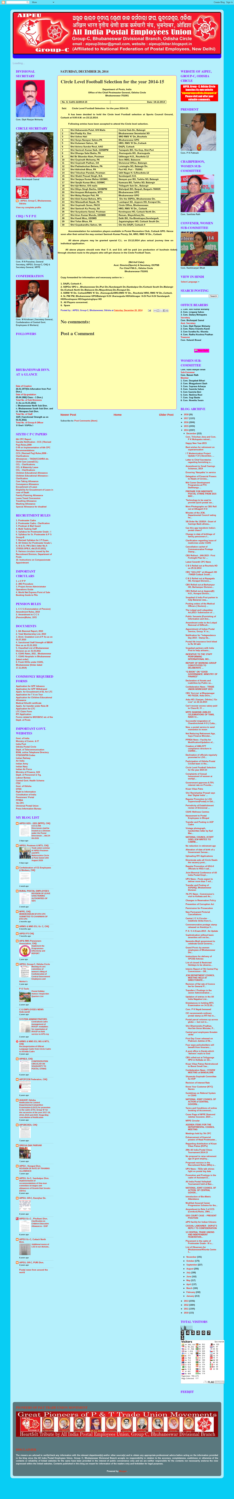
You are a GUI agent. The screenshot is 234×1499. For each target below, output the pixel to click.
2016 (186, 422)
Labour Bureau (23, 778)
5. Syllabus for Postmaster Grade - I (33, 532)
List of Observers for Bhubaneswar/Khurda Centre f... (201, 1249)
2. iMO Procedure (24, 584)
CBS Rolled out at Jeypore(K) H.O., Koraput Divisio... (200, 592)
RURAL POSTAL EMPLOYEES (34, 891)
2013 (186, 1301)
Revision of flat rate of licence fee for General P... (200, 985)
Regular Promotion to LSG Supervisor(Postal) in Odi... (200, 800)
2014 (186, 430)
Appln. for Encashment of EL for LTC (34, 692)
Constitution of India (26, 795)
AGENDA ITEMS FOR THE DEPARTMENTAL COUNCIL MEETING (200, 1127)
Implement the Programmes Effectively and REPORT (38, 950)
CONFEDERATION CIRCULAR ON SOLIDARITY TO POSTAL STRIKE (40, 1065)
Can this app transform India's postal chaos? (200, 529)
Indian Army (22, 764)
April (189, 1284)
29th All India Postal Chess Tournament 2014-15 (199, 1151)
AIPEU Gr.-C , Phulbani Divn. (33, 1219)
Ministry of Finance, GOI (28, 772)
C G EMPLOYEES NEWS (31, 1009)
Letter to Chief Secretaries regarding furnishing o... (199, 461)
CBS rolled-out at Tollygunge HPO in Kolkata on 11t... (200, 1058)
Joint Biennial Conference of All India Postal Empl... (201, 874)
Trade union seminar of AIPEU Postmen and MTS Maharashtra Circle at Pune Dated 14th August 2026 (41, 854)
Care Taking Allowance (27, 481)
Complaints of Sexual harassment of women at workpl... (199, 776)
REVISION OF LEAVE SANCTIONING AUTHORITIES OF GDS (41, 897)
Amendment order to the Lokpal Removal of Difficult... (201, 624)
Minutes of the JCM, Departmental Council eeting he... (201, 515)
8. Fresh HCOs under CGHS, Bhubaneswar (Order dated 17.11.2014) (30, 665)
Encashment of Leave (26, 487)
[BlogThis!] (158, 310)
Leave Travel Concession (28, 498)
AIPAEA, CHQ (26, 1059)
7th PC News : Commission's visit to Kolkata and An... (200, 895)
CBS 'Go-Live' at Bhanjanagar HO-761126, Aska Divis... (200, 694)
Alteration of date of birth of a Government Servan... (200, 851)
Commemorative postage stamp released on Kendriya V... (201, 926)
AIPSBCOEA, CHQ (28, 1125)
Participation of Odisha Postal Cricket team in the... (200, 762)
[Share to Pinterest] (167, 310)
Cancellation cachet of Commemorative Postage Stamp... (199, 549)
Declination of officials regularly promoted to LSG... (201, 756)
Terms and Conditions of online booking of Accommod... (201, 1109)
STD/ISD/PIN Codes (25, 755)
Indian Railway (23, 758)
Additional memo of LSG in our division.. (40, 1245)
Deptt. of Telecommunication (30, 750)
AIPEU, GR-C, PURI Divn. (31, 1262)
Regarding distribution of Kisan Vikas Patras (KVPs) (201, 1145)
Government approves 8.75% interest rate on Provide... (200, 784)
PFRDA (19, 800)
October (190, 1261)
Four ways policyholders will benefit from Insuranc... (200, 1046)
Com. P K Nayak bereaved (198, 1009)
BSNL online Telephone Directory (32, 752)
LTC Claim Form (24, 711)
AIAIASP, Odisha (27, 1100)
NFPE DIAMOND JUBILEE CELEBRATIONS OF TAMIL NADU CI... (200, 714)
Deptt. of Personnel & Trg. (28, 775)
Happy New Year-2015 (196, 443)
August (190, 1269)
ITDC (18, 783)
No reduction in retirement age (201, 846)
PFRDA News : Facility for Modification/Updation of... (200, 741)
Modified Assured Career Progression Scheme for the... (202, 1204)
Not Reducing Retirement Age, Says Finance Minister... (200, 735)
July (188, 1273)
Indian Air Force (24, 769)
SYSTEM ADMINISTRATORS (33, 1019)
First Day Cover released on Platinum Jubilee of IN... (199, 1040)
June (189, 1277)
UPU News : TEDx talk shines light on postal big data (200, 1170)
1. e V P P (21, 581)
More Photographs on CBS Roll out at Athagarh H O (201, 508)
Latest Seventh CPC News (198, 562)
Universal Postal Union (27, 806)
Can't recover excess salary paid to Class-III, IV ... (201, 707)
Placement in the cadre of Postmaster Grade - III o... (199, 1242)
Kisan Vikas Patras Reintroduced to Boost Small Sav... (202, 1065)
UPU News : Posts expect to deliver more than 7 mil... (199, 880)
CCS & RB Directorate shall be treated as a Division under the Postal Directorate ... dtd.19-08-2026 (41, 832)
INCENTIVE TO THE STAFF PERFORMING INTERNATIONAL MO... (199, 656)
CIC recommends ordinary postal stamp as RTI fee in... (201, 1014)
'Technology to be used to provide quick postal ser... (200, 501)
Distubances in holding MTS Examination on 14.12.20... (200, 1004)
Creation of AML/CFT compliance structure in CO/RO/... (198, 748)
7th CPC (20, 803)
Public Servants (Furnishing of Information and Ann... (201, 617)
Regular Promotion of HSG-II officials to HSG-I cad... (200, 867)
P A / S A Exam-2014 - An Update (202, 931)
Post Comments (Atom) (85, 421)
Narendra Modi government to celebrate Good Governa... (200, 942)
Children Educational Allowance (32, 473)
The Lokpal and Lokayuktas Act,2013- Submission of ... (200, 611)
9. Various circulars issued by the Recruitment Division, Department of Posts (34, 554)
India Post (21, 744)
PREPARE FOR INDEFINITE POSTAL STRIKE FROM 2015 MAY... (201, 493)
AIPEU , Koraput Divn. (30, 1166)
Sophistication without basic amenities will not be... (200, 936)
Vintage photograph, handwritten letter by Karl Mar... (199, 830)
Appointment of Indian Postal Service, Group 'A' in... (200, 630)
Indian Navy (22, 767)
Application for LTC (25, 709)
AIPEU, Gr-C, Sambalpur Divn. (34, 1178)
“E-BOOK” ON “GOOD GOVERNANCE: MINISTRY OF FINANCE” (201, 674)
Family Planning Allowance (29, 495)
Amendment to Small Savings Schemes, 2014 (200, 467)
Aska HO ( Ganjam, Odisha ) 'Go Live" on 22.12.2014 (201, 701)
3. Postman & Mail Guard (28, 526)
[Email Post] (149, 310)
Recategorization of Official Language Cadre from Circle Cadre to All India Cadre (35, 1049)
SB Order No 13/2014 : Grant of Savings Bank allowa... (201, 523)
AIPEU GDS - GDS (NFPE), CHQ (34, 823)
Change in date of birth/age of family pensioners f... (200, 535)
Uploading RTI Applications (199, 856)
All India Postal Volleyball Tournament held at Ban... (199, 1183)
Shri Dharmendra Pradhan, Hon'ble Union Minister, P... (200, 1027)
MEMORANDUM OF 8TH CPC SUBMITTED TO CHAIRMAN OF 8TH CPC (33, 916)
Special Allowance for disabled (31, 507)
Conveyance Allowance (27, 484)
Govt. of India (22, 738)
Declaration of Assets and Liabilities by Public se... (199, 682)
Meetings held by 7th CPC (198, 1133)
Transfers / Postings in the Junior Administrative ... (199, 991)
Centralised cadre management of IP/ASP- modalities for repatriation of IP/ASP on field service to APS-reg (40, 1028)
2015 (186, 426)
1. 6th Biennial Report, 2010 (29, 631)
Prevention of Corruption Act (200, 904)
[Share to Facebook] (164, 310)
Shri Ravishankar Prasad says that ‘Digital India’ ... (200, 794)
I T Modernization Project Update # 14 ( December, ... (200, 454)
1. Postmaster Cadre (26, 520)
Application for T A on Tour (29, 695)
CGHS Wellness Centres (197, 812)
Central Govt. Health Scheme (30, 781)
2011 (186, 1309)
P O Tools (24, 989)
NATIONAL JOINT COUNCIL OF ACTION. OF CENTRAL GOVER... (201, 1190)
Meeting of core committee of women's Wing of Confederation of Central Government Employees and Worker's (34, 974)
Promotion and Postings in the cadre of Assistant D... (201, 1176)
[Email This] (155, 310)
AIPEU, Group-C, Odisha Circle (34, 964)
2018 (186, 414)
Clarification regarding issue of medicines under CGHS (201, 541)
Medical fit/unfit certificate (28, 703)
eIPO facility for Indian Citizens (201, 1222)
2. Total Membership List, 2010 (31, 634)
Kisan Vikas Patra (194, 789)
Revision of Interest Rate (198, 1083)
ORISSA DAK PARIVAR (30, 1145)
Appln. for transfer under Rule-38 (32, 706)
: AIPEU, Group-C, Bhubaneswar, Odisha (35, 202)
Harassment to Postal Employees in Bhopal (197, 817)
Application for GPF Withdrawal (31, 689)
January (190, 1296)
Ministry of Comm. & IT (27, 741)
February (191, 1292)
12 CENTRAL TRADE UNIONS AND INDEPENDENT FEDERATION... (200, 1234)
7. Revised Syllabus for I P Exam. (32, 540)
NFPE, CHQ (25, 912)
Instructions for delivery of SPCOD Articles (199, 957)
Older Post (166, 414)
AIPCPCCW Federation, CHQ (33, 1079)
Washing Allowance (25, 504)
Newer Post (68, 414)
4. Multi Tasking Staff (26, 529)
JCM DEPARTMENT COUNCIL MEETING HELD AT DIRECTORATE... (200, 977)
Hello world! (24, 1012)
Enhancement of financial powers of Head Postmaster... (201, 1138)
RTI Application (23, 714)
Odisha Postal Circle (26, 747)
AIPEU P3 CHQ (26, 934)
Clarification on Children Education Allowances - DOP (40, 1223)
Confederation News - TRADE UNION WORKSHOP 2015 (200, 688)
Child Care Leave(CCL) (27, 462)
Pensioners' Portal (25, 797)
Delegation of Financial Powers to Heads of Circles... (201, 477)
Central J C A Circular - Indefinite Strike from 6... (199, 919)
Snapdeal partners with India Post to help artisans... (200, 649)
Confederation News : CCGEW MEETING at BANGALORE (200, 1071)
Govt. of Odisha (23, 786)
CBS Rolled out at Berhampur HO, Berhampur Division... (200, 586)
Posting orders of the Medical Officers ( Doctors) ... (200, 605)
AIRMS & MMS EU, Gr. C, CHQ (34, 926)
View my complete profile (28, 207)
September (192, 1265)
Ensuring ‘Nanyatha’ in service (201, 472)
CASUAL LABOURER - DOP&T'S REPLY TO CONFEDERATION (201, 1227)
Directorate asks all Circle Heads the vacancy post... (201, 861)
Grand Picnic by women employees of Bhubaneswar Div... (200, 950)
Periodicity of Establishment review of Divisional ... (200, 806)
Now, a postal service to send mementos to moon (200, 728)
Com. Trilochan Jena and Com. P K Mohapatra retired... (201, 438)
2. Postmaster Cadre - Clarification (33, 523)
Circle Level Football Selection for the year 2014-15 (201, 768)
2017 (186, 418)
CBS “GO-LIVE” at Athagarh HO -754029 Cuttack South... (201, 573)
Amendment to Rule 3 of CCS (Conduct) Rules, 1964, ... (200, 1210)
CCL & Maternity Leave (27, 467)
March (189, 1288)
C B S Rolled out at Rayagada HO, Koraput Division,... (200, 579)
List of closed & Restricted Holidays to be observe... (199, 964)
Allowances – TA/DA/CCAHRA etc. (32, 459)
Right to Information (26, 792)
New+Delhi (203, 350)
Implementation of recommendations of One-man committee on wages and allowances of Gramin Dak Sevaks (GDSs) (34, 1186)
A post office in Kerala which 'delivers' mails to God (200, 1052)
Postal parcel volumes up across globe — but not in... (202, 1021)
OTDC (19, 789)
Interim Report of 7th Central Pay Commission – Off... (202, 970)
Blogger (123, 1471)
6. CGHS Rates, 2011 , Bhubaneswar (33, 654)
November (191, 1257)
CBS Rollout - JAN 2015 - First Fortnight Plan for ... (200, 556)
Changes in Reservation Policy (201, 900)
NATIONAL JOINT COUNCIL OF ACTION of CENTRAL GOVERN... (201, 1101)
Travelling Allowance (26, 501)
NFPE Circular (193, 1121)
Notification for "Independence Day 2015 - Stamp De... (201, 636)
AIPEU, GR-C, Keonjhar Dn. (32, 1198)
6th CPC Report (23, 439)
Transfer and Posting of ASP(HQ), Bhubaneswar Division (198, 887)
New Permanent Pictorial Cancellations (198, 913)
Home (118, 414)
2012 (186, 1305)
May (188, 1280)
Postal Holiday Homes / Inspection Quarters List (40, 993)
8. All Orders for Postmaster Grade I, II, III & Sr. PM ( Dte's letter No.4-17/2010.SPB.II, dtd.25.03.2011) (34, 546)
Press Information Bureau (28, 809)
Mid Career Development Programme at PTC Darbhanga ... (198, 485)
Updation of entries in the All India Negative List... (200, 998)
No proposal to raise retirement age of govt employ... (201, 1157)
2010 (186, 1313)
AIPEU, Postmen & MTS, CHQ (34, 845)
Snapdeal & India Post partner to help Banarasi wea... (202, 598)
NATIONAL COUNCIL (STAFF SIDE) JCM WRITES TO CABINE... (200, 839)
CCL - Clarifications (25, 464)
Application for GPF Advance (30, 686)
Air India (20, 761)
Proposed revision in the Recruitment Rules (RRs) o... (201, 1164)
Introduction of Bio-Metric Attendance (198, 1198)
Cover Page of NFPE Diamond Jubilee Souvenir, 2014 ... (200, 1115)
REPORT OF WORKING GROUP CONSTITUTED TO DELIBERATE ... (201, 665)
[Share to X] (161, 310)
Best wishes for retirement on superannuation (200, 448)
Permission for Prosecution (199, 908)
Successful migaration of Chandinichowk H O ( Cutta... (201, 722)
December (191, 433)
